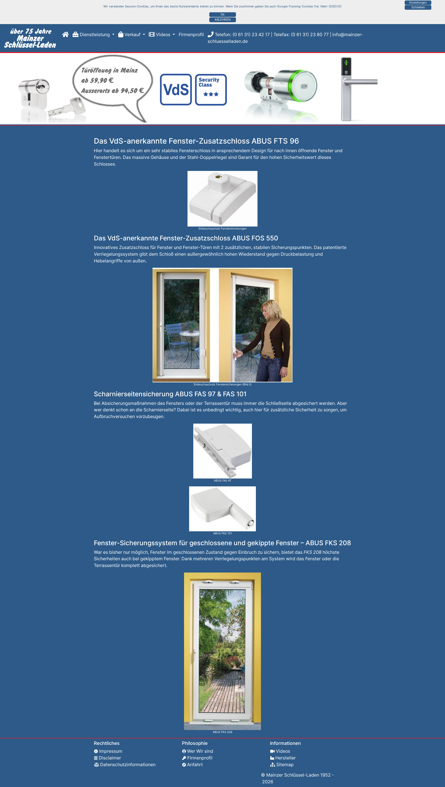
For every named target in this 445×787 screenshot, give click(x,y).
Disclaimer (110, 758)
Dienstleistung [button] (95, 34)
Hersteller (285, 758)
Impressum (110, 751)
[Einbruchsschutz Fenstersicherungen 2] (222, 324)
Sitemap (285, 764)
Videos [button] (163, 34)
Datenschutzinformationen (128, 764)
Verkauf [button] (132, 34)
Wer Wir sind (200, 751)
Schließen (418, 7)
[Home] (64, 35)
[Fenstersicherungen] (31, 38)
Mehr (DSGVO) (331, 6)
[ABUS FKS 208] (222, 651)
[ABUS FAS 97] (222, 450)
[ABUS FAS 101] (222, 508)
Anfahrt (195, 764)
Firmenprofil (189, 34)
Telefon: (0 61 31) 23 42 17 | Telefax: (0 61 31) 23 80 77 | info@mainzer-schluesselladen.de (285, 38)
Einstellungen (418, 2)
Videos (283, 751)
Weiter (5, 88)
